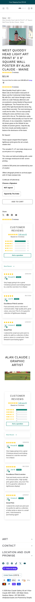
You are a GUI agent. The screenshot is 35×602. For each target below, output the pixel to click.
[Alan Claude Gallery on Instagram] (9, 563)
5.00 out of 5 (22, 234)
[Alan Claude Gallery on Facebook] (4, 563)
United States (11, 575)
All (9, 18)
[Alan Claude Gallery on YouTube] (26, 563)
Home (4, 18)
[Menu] (3, 8)
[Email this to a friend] (16, 215)
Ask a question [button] (17, 255)
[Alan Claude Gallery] (22, 8)
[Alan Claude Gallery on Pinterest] (13, 563)
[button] (7, 72)
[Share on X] (3, 215)
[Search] (7, 8)
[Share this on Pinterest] (12, 215)
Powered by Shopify (25, 597)
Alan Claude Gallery (15, 590)
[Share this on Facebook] (7, 215)
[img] (8, 274)
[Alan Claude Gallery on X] (21, 563)
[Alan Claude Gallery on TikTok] (17, 563)
